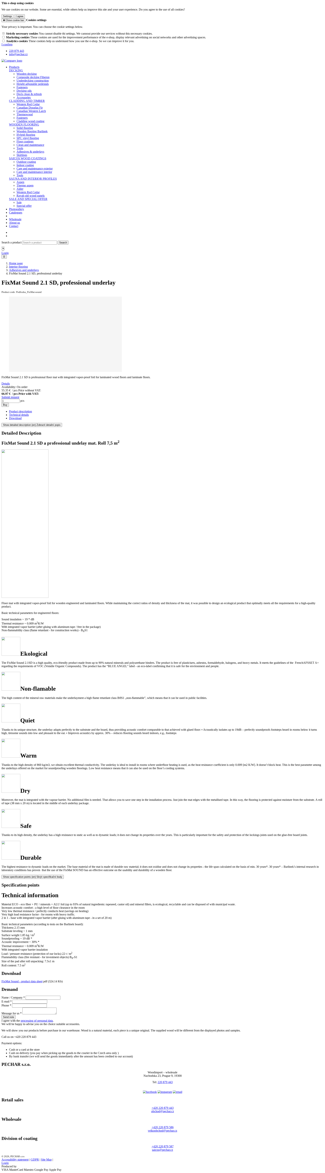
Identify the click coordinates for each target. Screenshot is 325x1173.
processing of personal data (37, 1020)
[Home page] (12, 60)
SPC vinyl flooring (28, 138)
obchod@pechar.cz (162, 1111)
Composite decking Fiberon (33, 77)
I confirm (7, 44)
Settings (7, 16)
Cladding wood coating (30, 121)
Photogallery (16, 209)
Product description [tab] (20, 411)
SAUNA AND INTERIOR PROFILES (33, 178)
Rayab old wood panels (31, 195)
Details (6, 383)
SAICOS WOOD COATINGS (27, 158)
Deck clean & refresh (29, 94)
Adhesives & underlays (30, 151)
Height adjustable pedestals (33, 84)
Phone (5, 1005)
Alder (20, 188)
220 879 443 (165, 1082)
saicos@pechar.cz (162, 1149)
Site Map (46, 1159)
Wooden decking (27, 73)
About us (14, 222)
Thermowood (25, 114)
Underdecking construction (33, 80)
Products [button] (14, 67)
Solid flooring (25, 128)
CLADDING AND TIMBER (27, 100)
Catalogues (15, 212)
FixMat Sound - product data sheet (22, 981)
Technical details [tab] (19, 414)
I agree (19, 16)
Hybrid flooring (26, 134)
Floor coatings (25, 141)
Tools (20, 148)
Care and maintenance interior (34, 172)
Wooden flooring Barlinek (32, 131)
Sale (19, 202)
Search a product (12, 242)
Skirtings (22, 155)
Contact (13, 226)
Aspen (20, 182)
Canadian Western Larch (31, 111)
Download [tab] (15, 418)
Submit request (10, 397)
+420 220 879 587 (163, 1146)
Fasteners (22, 87)
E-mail (5, 1001)
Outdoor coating (26, 161)
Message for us (10, 1013)
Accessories (24, 97)
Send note (8, 1017)
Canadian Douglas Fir (30, 107)
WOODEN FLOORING (24, 124)
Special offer (24, 205)
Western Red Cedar (28, 104)
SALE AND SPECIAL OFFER (28, 199)
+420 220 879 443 (163, 1107)
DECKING (16, 70)
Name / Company (12, 997)
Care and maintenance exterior (35, 168)
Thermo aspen (25, 185)
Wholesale (15, 219)
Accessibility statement (15, 1159)
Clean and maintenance (30, 144)
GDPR (35, 1159)
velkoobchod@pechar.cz (162, 1130)
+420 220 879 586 (163, 1127)
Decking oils (24, 90)
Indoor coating (25, 165)
